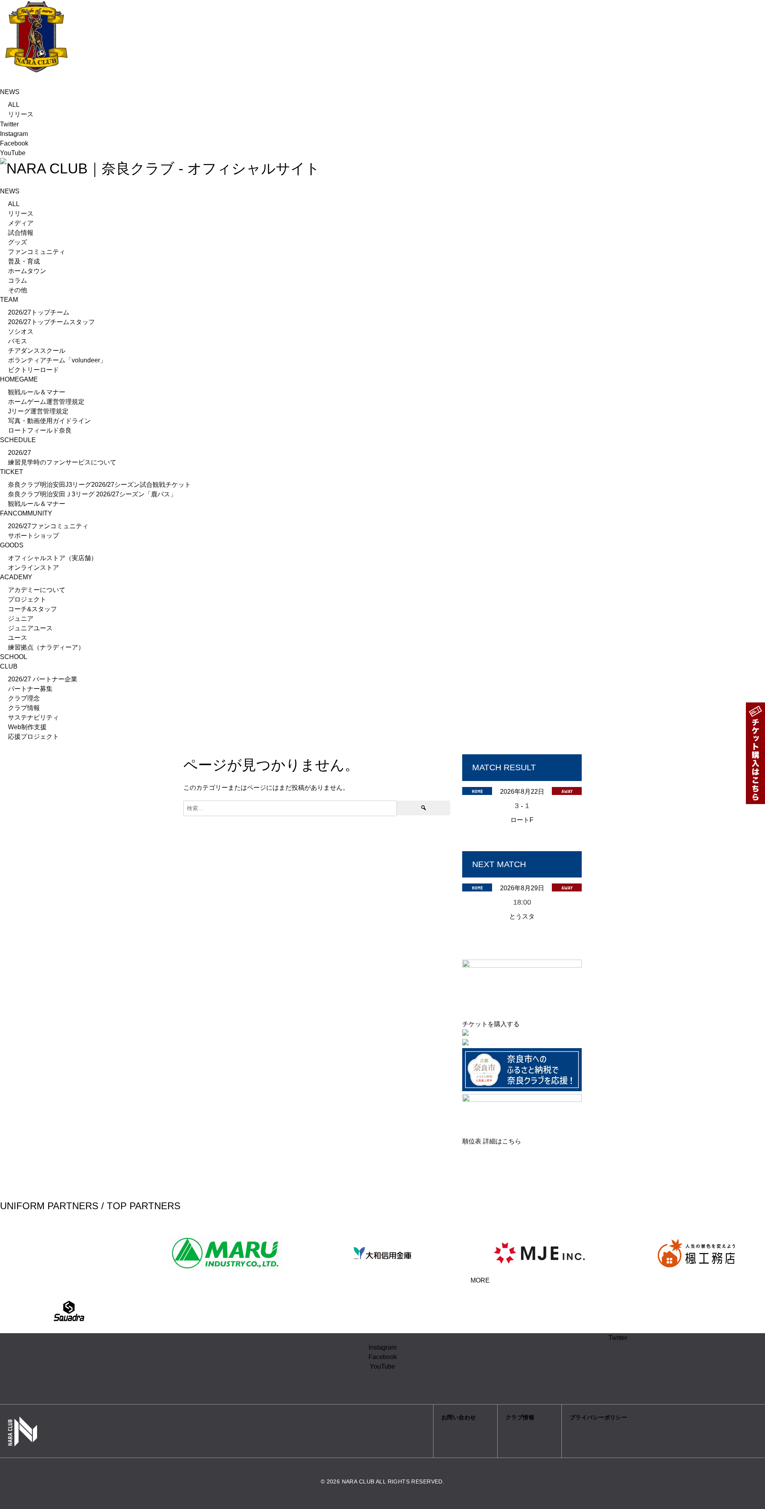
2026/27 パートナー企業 (42, 679)
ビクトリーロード (33, 369)
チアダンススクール (36, 350)
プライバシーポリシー (598, 1417)
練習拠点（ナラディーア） (46, 647)
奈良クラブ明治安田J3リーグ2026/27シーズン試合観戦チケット (99, 484)
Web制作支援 (27, 727)
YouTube (13, 153)
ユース (17, 637)
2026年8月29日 (522, 888)
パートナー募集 (30, 688)
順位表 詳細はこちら (491, 1141)
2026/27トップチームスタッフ (51, 322)
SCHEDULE (18, 440)
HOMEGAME (19, 379)
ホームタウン (27, 271)
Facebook (14, 143)
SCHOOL (13, 656)
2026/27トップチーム (38, 312)
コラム (17, 280)
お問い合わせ (458, 1417)
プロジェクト (27, 599)
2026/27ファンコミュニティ (48, 526)
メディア (20, 223)
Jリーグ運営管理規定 (38, 411)
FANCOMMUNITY (26, 513)
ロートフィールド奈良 (40, 430)
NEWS (10, 92)
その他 (17, 290)
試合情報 (20, 232)
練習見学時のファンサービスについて (62, 462)
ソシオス (20, 331)
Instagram (14, 133)
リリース (20, 114)
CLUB (9, 666)
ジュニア (20, 618)
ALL (14, 104)
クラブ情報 (24, 707)
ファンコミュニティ (36, 251)
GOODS (12, 545)
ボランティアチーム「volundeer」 (57, 360)
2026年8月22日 (522, 791)
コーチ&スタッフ (32, 609)
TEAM (9, 299)
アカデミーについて (36, 589)
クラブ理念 (24, 698)
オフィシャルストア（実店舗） (52, 558)
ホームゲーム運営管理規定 (46, 401)
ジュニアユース (30, 628)
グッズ (17, 242)
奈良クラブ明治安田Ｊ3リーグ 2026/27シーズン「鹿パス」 (92, 494)
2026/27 (19, 452)
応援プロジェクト (33, 736)
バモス (17, 341)
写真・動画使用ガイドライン (49, 420)
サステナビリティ (33, 717)
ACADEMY (16, 577)
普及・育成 (24, 261)
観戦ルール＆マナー (36, 392)
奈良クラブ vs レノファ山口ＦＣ (522, 830)
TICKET (11, 471)
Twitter (9, 124)
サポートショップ (33, 535)
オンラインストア (33, 567)
